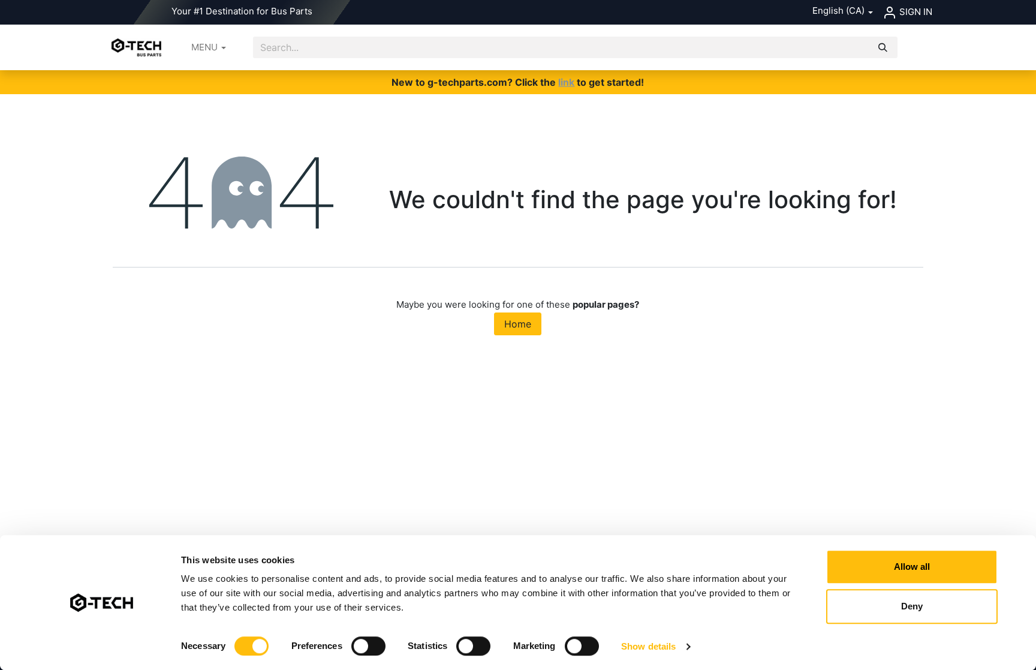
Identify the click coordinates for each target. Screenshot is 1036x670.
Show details (648, 646)
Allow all (912, 566)
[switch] (368, 646)
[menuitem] (208, 47)
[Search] (883, 48)
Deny (912, 606)
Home (517, 324)
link (566, 82)
